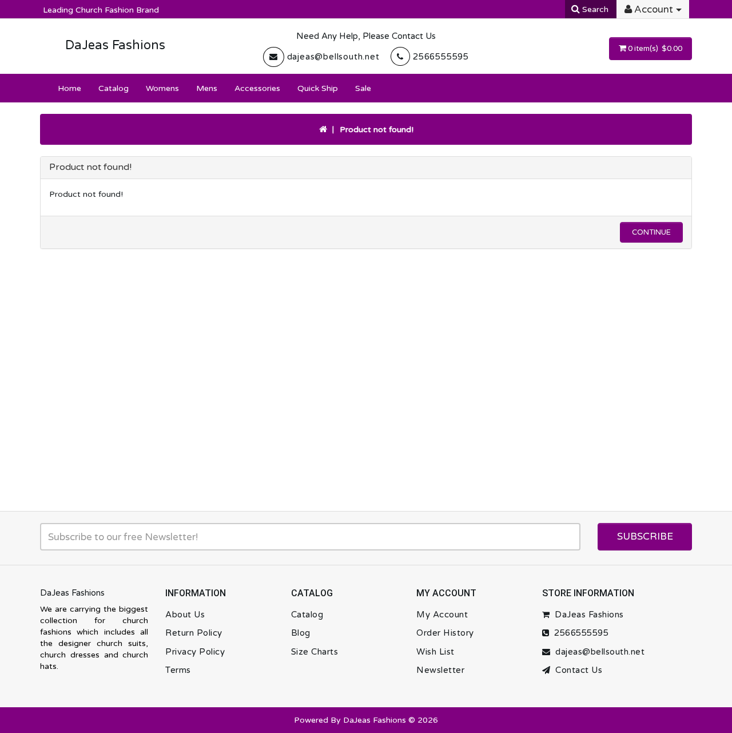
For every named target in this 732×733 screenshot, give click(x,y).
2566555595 (441, 56)
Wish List (435, 652)
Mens (206, 88)
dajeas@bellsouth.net (333, 56)
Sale (363, 88)
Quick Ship (317, 88)
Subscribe (645, 536)
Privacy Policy (195, 652)
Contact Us (576, 670)
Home (69, 88)
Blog (301, 633)
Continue (651, 232)
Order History (445, 633)
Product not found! (376, 129)
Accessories (257, 88)
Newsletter (440, 670)
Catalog (113, 88)
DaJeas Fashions (115, 45)
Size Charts (315, 652)
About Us (185, 614)
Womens (162, 88)
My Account (442, 614)
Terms (178, 670)
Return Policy (193, 633)
